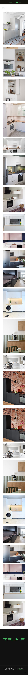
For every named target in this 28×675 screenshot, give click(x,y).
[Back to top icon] (25, 672)
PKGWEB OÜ (21, 669)
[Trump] (14, 2)
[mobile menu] (26, 2)
